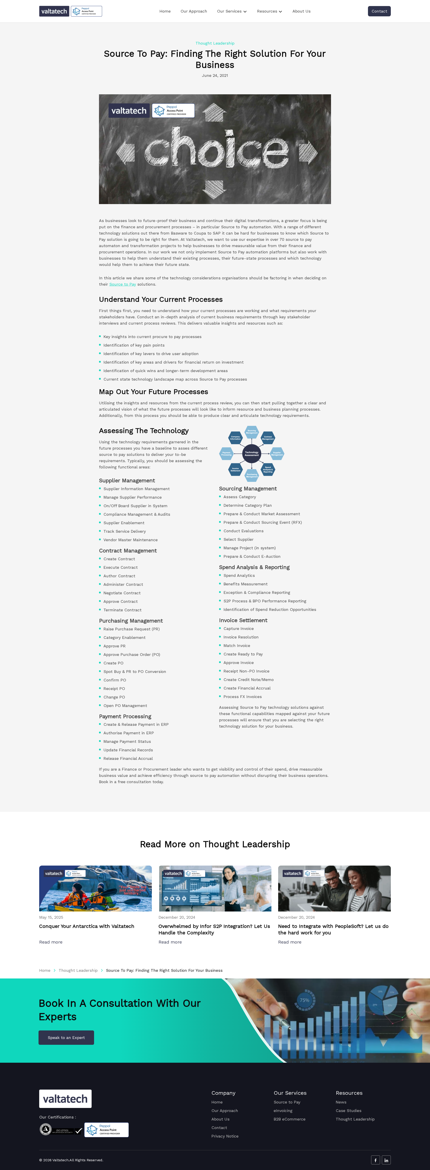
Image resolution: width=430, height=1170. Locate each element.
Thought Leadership (78, 970)
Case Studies (348, 1110)
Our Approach (194, 11)
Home (165, 11)
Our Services (229, 11)
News (341, 1102)
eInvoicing (283, 1110)
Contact (379, 11)
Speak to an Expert (66, 1037)
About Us (301, 11)
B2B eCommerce (289, 1119)
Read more (51, 942)
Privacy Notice (225, 1136)
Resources (267, 11)
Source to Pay (122, 284)
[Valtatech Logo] (65, 1099)
